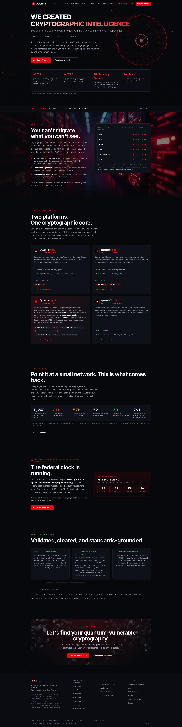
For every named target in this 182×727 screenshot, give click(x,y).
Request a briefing (78, 656)
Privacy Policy (83, 720)
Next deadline (126, 3)
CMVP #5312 (50, 582)
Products (63, 3)
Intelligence (104, 688)
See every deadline (42, 508)
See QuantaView (41, 60)
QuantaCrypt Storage (79, 705)
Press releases (133, 692)
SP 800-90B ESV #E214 (77, 582)
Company (111, 3)
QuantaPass (76, 694)
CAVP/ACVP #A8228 (62, 582)
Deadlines (90, 3)
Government (101, 3)
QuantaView (76, 690)
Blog (129, 688)
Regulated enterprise (107, 695)
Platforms (52, 3)
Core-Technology (76, 3)
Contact (130, 703)
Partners (131, 695)
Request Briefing (143, 4)
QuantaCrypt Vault (78, 708)
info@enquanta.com (51, 698)
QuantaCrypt (76, 686)
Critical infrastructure (107, 692)
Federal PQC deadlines (136, 684)
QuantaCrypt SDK (78, 701)
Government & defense (102, 656)
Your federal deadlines (65, 60)
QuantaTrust (76, 697)
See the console (41, 433)
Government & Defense (108, 684)
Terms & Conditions (97, 720)
